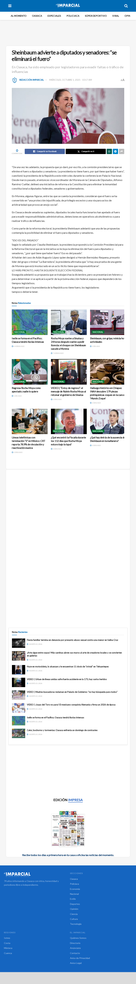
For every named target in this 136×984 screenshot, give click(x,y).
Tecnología (75, 923)
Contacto (75, 953)
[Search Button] (126, 6)
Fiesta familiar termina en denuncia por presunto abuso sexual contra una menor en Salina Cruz (72, 640)
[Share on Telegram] (115, 151)
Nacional (19, 332)
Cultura (74, 919)
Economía (75, 889)
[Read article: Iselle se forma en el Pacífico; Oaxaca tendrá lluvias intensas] (30, 322)
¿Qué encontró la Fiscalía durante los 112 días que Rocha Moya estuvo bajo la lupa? (68, 441)
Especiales (54, 15)
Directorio (75, 943)
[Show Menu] (9, 6)
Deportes (75, 904)
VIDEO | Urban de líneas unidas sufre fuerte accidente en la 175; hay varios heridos (67, 679)
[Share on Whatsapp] (109, 151)
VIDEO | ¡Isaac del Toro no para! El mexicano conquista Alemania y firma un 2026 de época (71, 704)
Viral (115, 15)
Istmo (7, 937)
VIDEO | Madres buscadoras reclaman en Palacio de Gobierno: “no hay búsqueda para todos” (72, 692)
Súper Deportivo (96, 15)
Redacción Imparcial (31, 80)
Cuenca (8, 953)
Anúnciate (75, 948)
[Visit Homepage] (68, 5)
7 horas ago (58, 353)
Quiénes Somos (78, 937)
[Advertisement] (68, 32)
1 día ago (96, 346)
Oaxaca (37, 15)
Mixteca (8, 948)
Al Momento (19, 15)
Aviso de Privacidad (80, 958)
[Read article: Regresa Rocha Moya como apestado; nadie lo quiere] (30, 371)
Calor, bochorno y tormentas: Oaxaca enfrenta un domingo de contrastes (62, 730)
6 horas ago (18, 346)
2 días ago (57, 399)
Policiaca (73, 15)
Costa (7, 943)
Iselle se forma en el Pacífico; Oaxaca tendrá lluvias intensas (55, 717)
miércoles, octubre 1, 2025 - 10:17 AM (70, 80)
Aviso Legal (76, 963)
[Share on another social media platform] (121, 151)
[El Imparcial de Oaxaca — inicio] (35, 874)
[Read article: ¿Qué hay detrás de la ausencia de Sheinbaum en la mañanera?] (108, 421)
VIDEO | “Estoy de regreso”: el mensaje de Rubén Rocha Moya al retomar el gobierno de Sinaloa (68, 391)
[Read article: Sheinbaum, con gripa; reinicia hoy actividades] (108, 322)
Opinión (130, 15)
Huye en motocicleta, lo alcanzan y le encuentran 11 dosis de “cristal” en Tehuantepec (68, 666)
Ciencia (74, 914)
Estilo (73, 898)
